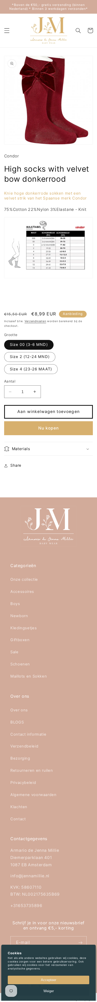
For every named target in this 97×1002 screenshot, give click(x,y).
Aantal (10, 381)
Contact (18, 819)
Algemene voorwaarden (33, 794)
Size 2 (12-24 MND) (30, 356)
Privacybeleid (23, 782)
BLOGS (17, 722)
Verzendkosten (35, 321)
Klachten (18, 807)
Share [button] (15, 465)
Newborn (19, 616)
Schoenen (20, 664)
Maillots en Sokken (28, 676)
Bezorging (20, 758)
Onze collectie (24, 579)
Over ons (19, 710)
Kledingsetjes (23, 628)
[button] (7, 30)
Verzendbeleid (24, 746)
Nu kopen (48, 428)
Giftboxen (20, 640)
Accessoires (22, 591)
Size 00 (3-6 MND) (29, 344)
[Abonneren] (80, 942)
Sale (14, 652)
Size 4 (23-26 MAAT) (31, 369)
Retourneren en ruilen (31, 770)
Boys (15, 603)
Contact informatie (28, 734)
